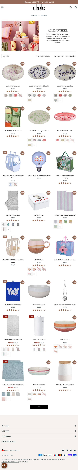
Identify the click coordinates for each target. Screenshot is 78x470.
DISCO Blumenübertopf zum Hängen (65, 305)
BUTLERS (9, 455)
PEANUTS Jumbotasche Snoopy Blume (65, 260)
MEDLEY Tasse (39, 260)
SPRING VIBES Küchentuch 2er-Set (65, 215)
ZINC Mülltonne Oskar (39, 340)
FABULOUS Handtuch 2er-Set (13, 340)
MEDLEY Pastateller (39, 385)
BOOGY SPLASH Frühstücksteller (39, 86)
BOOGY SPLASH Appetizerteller (39, 131)
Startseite (34, 15)
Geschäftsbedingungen (55, 459)
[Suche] (71, 7)
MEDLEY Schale (65, 340)
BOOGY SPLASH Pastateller (65, 131)
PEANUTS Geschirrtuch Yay (13, 305)
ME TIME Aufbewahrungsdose (65, 385)
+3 (8, 229)
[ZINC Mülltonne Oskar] (39, 325)
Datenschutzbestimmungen (10, 462)
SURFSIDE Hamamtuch (13, 215)
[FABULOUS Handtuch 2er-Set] (13, 325)
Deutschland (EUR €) (10, 450)
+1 (60, 100)
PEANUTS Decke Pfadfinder (13, 131)
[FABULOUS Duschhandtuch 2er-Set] (13, 370)
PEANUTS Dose (39, 215)
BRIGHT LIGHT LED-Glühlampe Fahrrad (39, 175)
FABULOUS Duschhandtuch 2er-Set (13, 385)
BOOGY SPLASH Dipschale (65, 86)
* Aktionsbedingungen (8, 441)
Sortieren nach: (59, 56)
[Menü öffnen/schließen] (2, 7)
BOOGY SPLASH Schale (13, 86)
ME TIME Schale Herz (39, 305)
